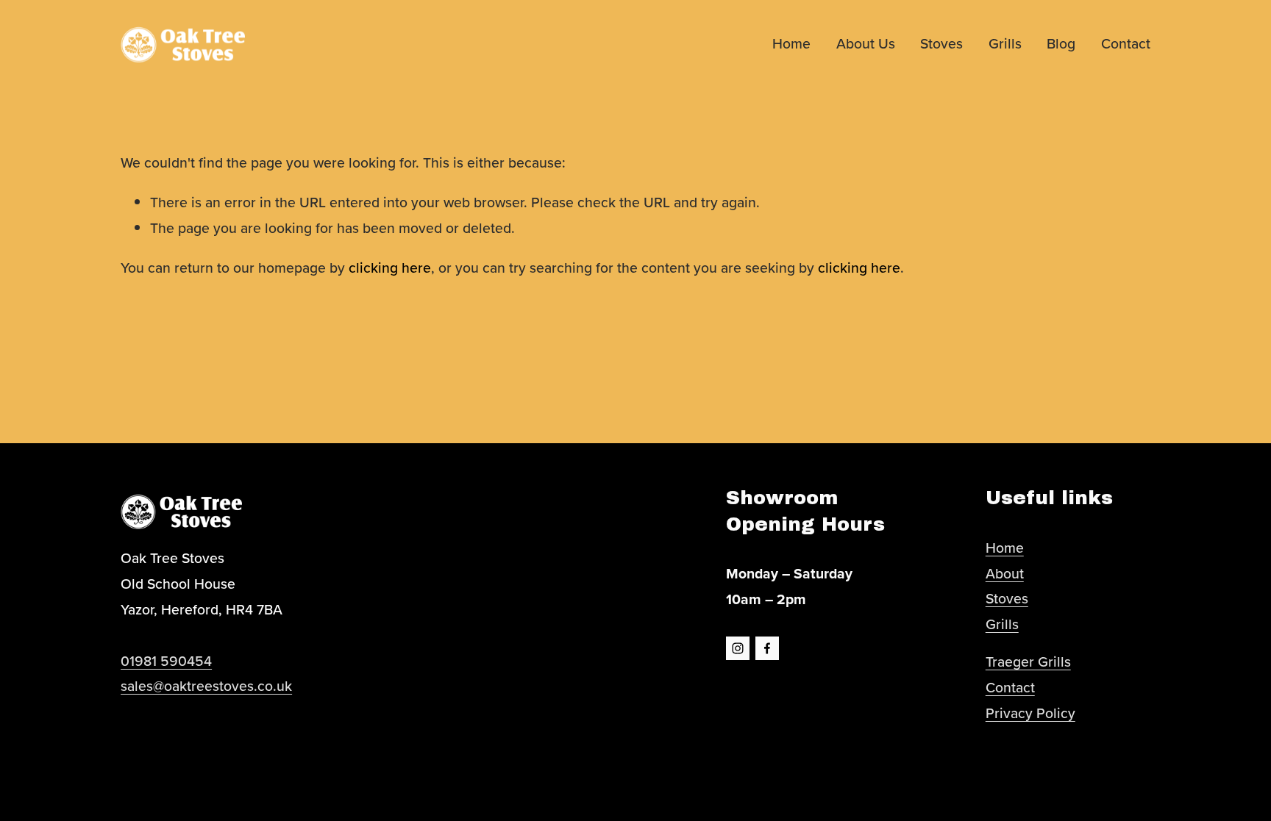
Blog (1061, 43)
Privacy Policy (1030, 713)
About (1005, 573)
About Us (865, 43)
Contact (1125, 43)
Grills (1005, 43)
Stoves (941, 43)
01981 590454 (166, 660)
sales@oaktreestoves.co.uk (206, 685)
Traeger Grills (1028, 661)
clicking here (390, 267)
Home (791, 43)
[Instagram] (738, 648)
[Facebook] (767, 648)
